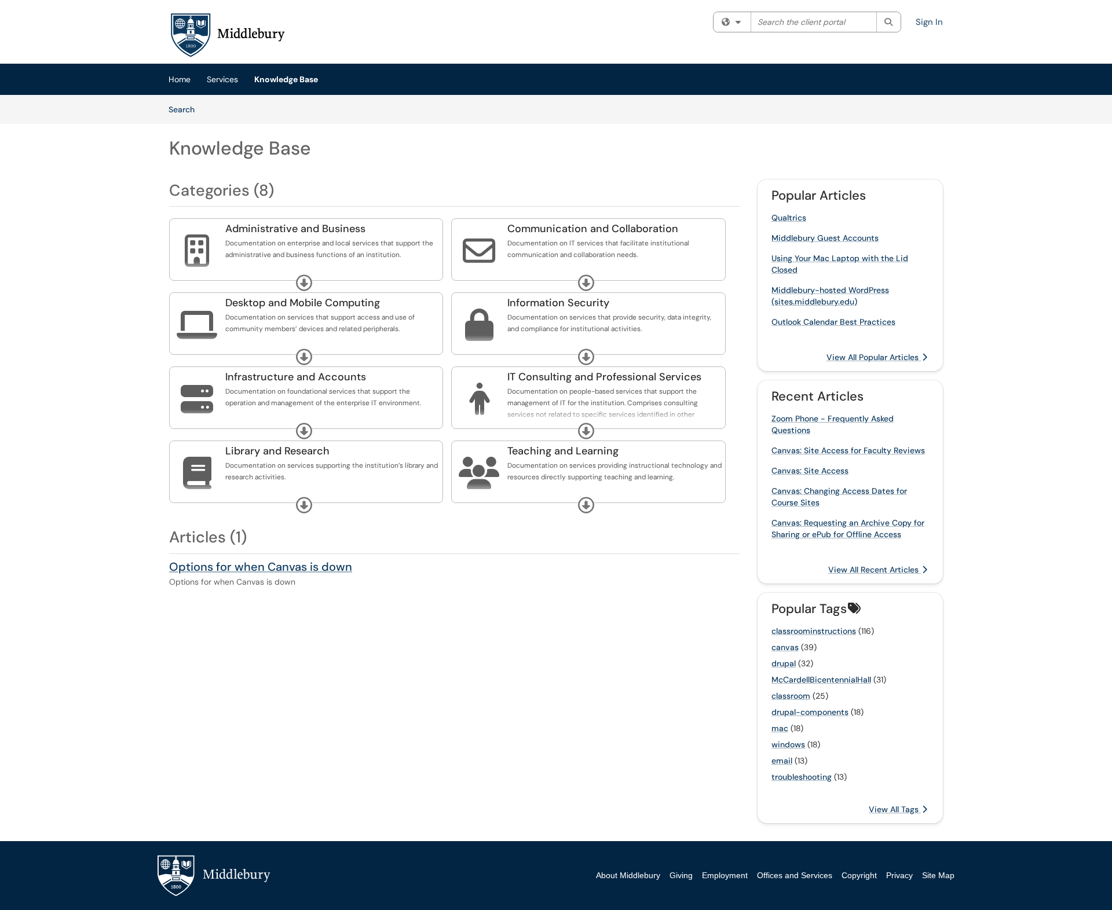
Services (222, 79)
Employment (725, 875)
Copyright (859, 875)
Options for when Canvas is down (260, 566)
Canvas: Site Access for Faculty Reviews (848, 450)
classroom (790, 696)
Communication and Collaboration (592, 229)
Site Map (938, 875)
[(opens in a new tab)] (227, 35)
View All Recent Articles (874, 569)
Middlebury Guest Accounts (825, 238)
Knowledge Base (286, 79)
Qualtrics (788, 217)
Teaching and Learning (563, 451)
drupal (783, 663)
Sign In (929, 22)
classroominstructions (813, 631)
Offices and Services (794, 875)
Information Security (558, 303)
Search (186, 109)
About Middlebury (628, 875)
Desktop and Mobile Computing (302, 303)
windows (788, 744)
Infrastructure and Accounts (295, 377)
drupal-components (809, 712)
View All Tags (895, 809)
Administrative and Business (295, 229)
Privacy (899, 875)
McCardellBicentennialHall (821, 679)
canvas (785, 647)
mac (779, 728)
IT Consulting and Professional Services (604, 377)
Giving (681, 875)
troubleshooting (801, 777)
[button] (304, 283)
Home (180, 79)
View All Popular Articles (873, 357)
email (781, 760)
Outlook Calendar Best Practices (833, 322)
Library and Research (277, 451)
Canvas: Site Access (809, 470)
